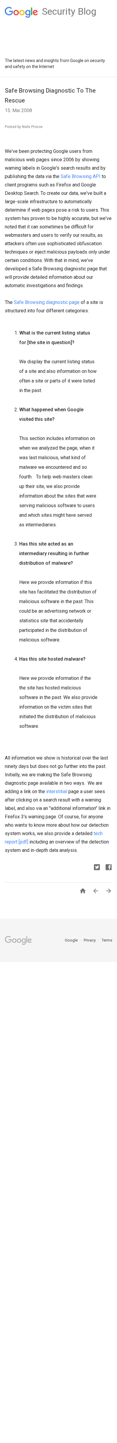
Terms (107, 940)
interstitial (56, 791)
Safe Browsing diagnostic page (47, 302)
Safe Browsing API (80, 176)
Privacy (90, 940)
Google (72, 940)
